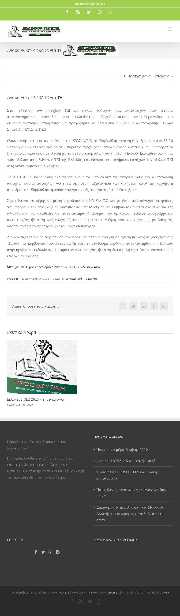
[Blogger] (58, 552)
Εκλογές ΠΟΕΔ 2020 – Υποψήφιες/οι (35, 399)
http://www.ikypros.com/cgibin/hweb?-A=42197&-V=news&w (53, 267)
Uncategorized (74, 278)
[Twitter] (43, 552)
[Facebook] (36, 552)
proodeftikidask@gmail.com (90, 3)
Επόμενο (162, 76)
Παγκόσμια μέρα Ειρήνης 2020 (122, 449)
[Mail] (50, 552)
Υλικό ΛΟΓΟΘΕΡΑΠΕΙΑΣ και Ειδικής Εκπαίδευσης (127, 475)
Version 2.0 (112, 592)
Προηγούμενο (139, 76)
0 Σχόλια (91, 278)
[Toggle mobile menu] (170, 29)
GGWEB (164, 592)
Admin (14, 278)
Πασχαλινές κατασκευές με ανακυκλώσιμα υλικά (132, 492)
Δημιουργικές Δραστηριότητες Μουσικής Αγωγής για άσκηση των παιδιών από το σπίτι (130, 513)
